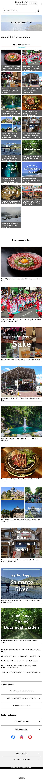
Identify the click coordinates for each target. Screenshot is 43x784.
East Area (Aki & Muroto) (26, 705)
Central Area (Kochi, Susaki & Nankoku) (23, 698)
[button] (38, 10)
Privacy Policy (27, 753)
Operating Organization (25, 759)
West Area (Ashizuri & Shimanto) (25, 691)
